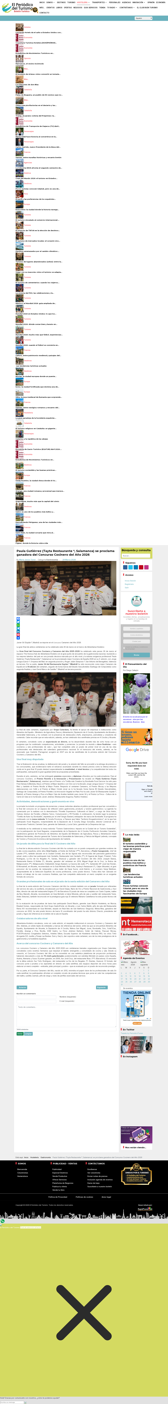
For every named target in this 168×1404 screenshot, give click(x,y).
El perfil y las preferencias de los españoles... (36, 199)
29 (144, 982)
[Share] (66, 638)
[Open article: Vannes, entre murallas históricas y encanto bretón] (19, 152)
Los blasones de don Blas (27, 85)
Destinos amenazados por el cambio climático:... (37, 251)
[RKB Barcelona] (136, 947)
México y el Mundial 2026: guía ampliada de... (36, 303)
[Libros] (136, 905)
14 (140, 976)
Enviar (20, 1034)
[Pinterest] (66, 634)
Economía (28, 37)
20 (135, 979)
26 (131, 982)
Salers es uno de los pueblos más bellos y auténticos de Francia (134, 863)
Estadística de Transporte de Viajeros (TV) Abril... (38, 126)
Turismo (27, 215)
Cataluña (28, 89)
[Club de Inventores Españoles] (136, 737)
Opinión (27, 58)
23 (149, 979)
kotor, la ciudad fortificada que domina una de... (37, 387)
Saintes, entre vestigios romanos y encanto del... (38, 408)
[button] (50, 2)
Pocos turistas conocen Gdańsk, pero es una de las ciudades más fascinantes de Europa (135, 890)
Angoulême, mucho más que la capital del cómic (37, 501)
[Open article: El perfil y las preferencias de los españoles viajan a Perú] (19, 194)
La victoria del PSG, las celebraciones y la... (35, 293)
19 (130, 979)
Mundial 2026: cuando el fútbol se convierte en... (37, 345)
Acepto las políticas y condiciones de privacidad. (136, 648)
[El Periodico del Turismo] (20, 8)
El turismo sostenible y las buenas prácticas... (36, 470)
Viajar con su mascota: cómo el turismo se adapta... (39, 272)
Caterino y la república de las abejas (32, 439)
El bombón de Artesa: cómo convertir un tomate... (38, 74)
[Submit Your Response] (25, 1402)
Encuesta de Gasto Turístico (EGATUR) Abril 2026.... (39, 449)
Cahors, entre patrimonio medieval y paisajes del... (38, 355)
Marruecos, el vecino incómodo (30, 64)
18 (126, 979)
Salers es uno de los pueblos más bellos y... (35, 512)
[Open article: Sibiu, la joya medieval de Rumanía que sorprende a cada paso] (19, 392)
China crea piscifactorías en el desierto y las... (36, 105)
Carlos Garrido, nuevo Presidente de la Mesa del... (38, 147)
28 (140, 982)
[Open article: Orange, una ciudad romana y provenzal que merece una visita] (19, 486)
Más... (26, 69)
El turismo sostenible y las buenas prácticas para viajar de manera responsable (136, 848)
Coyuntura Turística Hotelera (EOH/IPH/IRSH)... (36, 43)
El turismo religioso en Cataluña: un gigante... (36, 428)
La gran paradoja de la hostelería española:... (36, 418)
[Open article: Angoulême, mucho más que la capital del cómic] (19, 496)
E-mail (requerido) (67, 1001)
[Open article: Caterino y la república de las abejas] (19, 434)
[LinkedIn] (66, 631)
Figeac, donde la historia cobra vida (32, 543)
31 (121, 985)
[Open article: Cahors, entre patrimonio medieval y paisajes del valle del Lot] (19, 350)
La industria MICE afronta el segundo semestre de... (39, 168)
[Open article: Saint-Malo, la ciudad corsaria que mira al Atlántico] (19, 527)
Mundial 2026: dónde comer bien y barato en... (36, 324)
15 (144, 976)
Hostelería (28, 413)
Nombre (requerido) (68, 997)
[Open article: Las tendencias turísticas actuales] (19, 361)
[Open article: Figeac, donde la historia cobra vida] (19, 538)
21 (139, 979)
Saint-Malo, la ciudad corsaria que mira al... (35, 533)
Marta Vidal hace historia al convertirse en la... (36, 137)
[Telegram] (66, 628)
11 (126, 976)
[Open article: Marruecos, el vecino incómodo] (19, 58)
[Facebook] (66, 618)
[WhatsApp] (66, 625)
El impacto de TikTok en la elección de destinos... (38, 230)
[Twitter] (66, 622)
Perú (26, 194)
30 (149, 982)
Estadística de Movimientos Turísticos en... (35, 53)
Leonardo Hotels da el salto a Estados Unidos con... (39, 32)
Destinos (28, 183)
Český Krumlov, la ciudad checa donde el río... (36, 481)
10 (122, 976)
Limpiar (28, 1034)
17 (122, 979)
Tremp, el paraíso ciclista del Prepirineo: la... (35, 116)
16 (149, 976)
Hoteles (27, 27)
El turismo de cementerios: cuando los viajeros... (37, 283)
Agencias (28, 163)
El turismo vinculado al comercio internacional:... (37, 220)
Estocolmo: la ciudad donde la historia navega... (37, 210)
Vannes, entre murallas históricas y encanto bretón (38, 157)
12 (130, 976)
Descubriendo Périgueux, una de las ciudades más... (39, 522)
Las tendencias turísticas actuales (31, 366)
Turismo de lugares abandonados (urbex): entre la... (39, 262)
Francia (27, 152)
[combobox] (136, 556)
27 (135, 982)
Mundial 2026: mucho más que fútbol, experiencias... (39, 335)
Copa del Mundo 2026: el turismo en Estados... (36, 178)
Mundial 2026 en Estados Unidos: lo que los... (36, 314)
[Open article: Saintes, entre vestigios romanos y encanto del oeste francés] (19, 402)
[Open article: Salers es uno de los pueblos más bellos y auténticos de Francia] (19, 506)
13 (135, 976)
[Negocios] (136, 1045)
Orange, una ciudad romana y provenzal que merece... (40, 491)
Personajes (29, 131)
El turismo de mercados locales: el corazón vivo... (38, 241)
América (27, 173)
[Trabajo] (136, 1135)
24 (122, 982)
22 (144, 979)
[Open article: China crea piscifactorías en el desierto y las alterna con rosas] (19, 100)
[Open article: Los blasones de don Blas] (19, 79)
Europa (27, 204)
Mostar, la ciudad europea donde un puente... (36, 376)
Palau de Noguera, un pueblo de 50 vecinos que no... (39, 95)
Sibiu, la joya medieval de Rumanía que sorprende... (39, 397)
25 (126, 982)
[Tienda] (136, 1008)
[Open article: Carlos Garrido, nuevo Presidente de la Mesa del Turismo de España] (19, 142)
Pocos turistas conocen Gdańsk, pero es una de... (38, 189)
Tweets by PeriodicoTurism (132, 1033)
